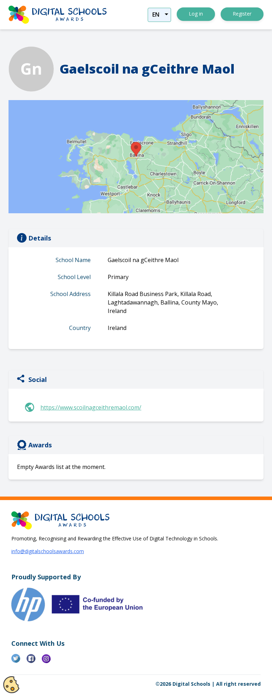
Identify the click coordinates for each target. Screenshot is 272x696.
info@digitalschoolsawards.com (47, 551)
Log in (196, 13)
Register (242, 13)
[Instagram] (49, 661)
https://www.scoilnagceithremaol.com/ (90, 407)
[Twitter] (19, 661)
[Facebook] (34, 661)
